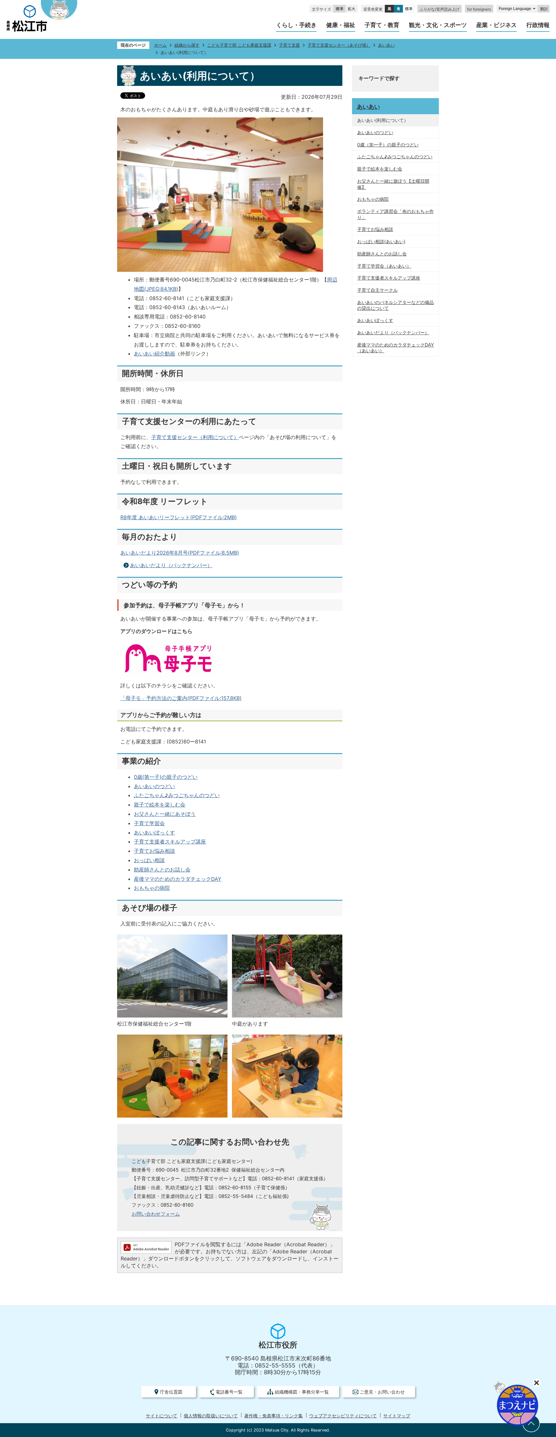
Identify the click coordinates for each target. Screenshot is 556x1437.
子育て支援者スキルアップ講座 (170, 841)
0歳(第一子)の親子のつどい (166, 777)
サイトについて (161, 1415)
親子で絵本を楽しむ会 (159, 804)
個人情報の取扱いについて (211, 1415)
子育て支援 (289, 45)
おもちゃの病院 (152, 888)
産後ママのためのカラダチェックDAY (177, 879)
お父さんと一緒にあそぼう (165, 814)
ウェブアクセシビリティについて (343, 1415)
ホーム (160, 45)
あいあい (386, 45)
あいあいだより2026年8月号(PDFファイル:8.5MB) (179, 552)
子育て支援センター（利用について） (195, 437)
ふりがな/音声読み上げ (439, 9)
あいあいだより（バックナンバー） (171, 565)
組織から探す (186, 45)
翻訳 (544, 9)
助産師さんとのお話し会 (162, 869)
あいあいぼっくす (154, 832)
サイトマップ (396, 1415)
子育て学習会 (149, 823)
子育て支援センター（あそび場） (339, 45)
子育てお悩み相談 (154, 851)
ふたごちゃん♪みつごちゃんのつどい (177, 795)
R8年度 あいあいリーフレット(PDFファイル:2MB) (178, 517)
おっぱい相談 (149, 860)
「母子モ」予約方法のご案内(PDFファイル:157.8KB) (181, 698)
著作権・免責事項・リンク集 (273, 1415)
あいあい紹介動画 (154, 353)
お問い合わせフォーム (156, 1214)
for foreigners (479, 9)
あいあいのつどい (154, 786)
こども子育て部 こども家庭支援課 (239, 45)
